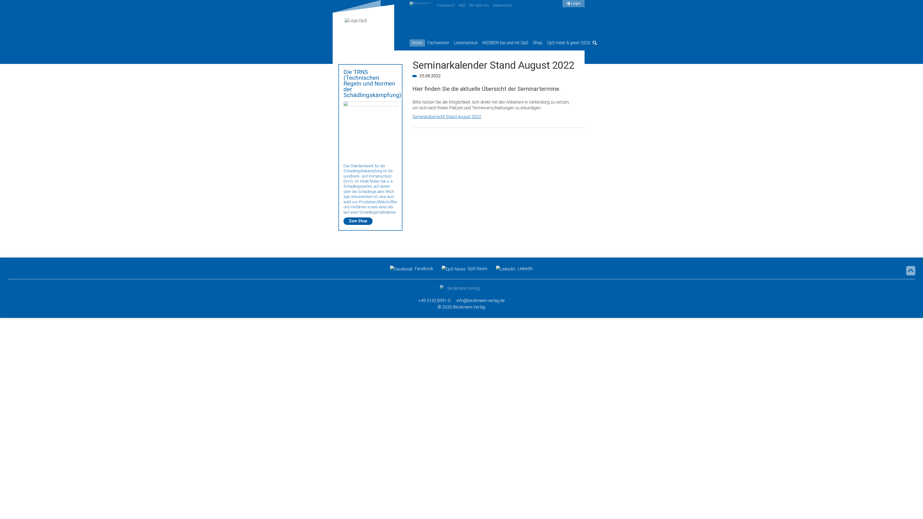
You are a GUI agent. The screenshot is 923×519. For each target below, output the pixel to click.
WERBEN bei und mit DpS (505, 42)
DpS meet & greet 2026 (568, 42)
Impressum (446, 5)
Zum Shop (358, 221)
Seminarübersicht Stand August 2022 (446, 116)
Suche (594, 42)
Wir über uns (479, 5)
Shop (537, 42)
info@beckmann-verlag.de (481, 300)
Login (576, 3)
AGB (462, 5)
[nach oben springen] (910, 270)
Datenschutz (502, 5)
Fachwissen (438, 42)
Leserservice (466, 42)
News (417, 42)
